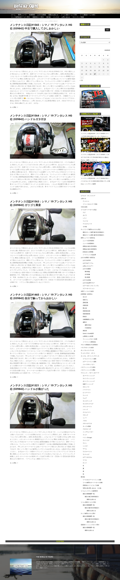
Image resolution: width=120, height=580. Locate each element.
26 (90, 74)
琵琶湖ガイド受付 (38, 17)
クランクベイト (87, 406)
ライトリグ (86, 440)
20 (95, 70)
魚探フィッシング (88, 384)
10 (82, 67)
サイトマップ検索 (78, 17)
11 (86, 67)
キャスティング (87, 401)
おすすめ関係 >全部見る (88, 257)
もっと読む (13, 107)
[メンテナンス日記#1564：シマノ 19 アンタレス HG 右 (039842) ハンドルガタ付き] (42, 141)
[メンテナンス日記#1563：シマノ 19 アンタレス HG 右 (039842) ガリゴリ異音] (42, 226)
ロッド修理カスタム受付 (88, 513)
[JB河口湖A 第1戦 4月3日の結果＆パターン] (95, 99)
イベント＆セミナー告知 (90, 204)
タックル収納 (87, 426)
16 (108, 67)
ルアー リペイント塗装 (89, 361)
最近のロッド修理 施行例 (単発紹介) (93, 232)
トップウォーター (88, 432)
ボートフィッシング (89, 381)
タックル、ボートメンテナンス (90, 356)
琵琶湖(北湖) (86, 311)
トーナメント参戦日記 (89, 342)
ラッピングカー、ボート (88, 353)
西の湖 (85, 308)
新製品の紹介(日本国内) (90, 246)
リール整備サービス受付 (87, 15)
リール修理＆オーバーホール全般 (92, 482)
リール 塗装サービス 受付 (69, 15)
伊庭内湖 (85, 305)
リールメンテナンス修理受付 (89, 491)
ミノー (85, 418)
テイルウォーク (87, 224)
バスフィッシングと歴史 (88, 370)
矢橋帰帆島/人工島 (88, 319)
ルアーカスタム (87, 457)
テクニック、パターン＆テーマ (90, 373)
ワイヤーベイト (87, 451)
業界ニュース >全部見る (88, 238)
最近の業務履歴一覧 (89, 494)
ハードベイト (87, 390)
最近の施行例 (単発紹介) (92, 508)
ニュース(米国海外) (88, 243)
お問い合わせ (66, 17)
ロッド (85, 463)
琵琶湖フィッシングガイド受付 (90, 525)
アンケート (86, 201)
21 (99, 70)
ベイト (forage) (87, 437)
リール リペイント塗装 (89, 359)
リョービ (85, 221)
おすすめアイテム (88, 263)
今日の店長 (84, 207)
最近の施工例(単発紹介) (92, 496)
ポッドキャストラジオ (87, 350)
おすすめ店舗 (87, 280)
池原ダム (85, 300)
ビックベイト (87, 392)
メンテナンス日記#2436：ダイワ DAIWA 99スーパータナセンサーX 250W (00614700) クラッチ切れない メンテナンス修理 (95, 181)
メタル (85, 420)
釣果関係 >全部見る (86, 294)
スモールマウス (87, 423)
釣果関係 (32, 15)
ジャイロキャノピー (89, 364)
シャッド (85, 409)
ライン (85, 443)
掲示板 (48, 17)
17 (82, 70)
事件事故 (87, 271)
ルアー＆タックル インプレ (91, 285)
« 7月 (81, 80)
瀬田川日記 (88, 325)
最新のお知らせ (53, 15)
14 (99, 67)
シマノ (12, 33)
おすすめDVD (87, 260)
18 (86, 70)
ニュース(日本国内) (88, 240)
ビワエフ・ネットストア (88, 195)
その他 (85, 226)
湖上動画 (87, 277)
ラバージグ (86, 454)
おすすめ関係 (41, 15)
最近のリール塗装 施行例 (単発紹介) (93, 235)
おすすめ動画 (87, 269)
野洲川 (85, 316)
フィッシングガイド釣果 (90, 339)
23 (108, 70)
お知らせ (83, 198)
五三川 (85, 297)
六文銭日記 (88, 328)
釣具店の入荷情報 (88, 252)
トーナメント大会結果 (89, 255)
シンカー (85, 446)
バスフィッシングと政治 (88, 367)
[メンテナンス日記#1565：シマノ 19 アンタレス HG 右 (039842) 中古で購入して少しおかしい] (42, 50)
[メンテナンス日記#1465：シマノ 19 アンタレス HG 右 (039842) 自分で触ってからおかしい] (42, 320)
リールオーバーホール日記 (89, 210)
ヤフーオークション (89, 288)
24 (82, 74)
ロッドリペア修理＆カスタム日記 (90, 229)
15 (103, 67)
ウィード (85, 395)
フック (85, 435)
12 (90, 67)
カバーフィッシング (89, 375)
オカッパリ (86, 387)
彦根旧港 (85, 302)
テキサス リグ (87, 429)
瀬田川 (85, 322)
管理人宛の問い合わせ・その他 (92, 488)
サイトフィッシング (89, 378)
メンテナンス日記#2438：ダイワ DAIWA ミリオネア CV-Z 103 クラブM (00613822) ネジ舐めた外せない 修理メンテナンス (95, 157)
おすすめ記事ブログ (89, 283)
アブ (84, 212)
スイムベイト (87, 412)
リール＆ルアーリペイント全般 (92, 480)
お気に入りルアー (88, 266)
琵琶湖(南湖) (86, 314)
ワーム (85, 449)
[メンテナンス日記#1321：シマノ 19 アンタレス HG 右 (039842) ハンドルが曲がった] (42, 410)
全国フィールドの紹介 (87, 291)
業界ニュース (22, 15)
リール (85, 460)
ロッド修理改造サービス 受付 (20, 17)
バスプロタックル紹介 (87, 347)
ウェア (85, 398)
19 (90, 70)
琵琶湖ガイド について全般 (91, 485)
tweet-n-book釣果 (88, 333)
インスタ (56, 17)
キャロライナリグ (88, 404)
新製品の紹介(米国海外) (90, 249)
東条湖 (85, 330)
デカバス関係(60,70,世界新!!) (89, 345)
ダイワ (85, 215)
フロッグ (85, 415)
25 (86, 74)
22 (103, 70)
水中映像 (87, 274)
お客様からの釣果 (88, 336)
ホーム (13, 15)
